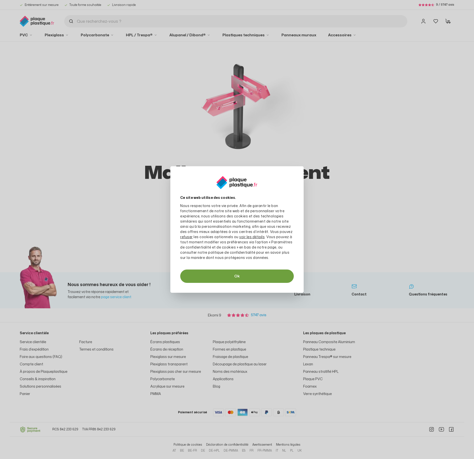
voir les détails (252, 236)
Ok (237, 276)
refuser (186, 236)
